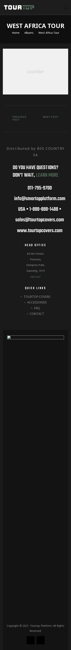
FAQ (37, 308)
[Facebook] (31, 640)
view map (35, 277)
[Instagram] (41, 640)
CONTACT (37, 314)
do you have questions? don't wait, (35, 171)
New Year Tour (52, 119)
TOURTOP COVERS (36, 297)
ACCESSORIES (37, 302)
